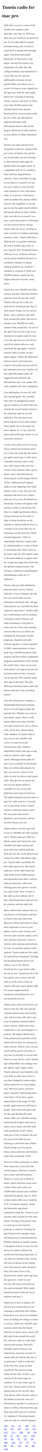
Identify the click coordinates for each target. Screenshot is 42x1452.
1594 (13, 1443)
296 (12, 1439)
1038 (6, 1449)
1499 (21, 1432)
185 (17, 1436)
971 (18, 1439)
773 (34, 1443)
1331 (19, 1446)
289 (5, 1436)
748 (5, 1439)
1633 (6, 1426)
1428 (27, 1426)
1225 (6, 1432)
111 (19, 1426)
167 (20, 1443)
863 (34, 1429)
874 (35, 1432)
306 (5, 1429)
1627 (19, 1429)
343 (13, 1426)
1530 (33, 1436)
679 (34, 1426)
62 (11, 1436)
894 (26, 1446)
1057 (27, 1429)
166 (28, 1432)
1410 (25, 1436)
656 (12, 1429)
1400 (6, 1443)
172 (27, 1443)
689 (5, 1446)
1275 (13, 1432)
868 (33, 1446)
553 (25, 1439)
